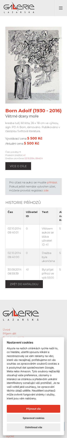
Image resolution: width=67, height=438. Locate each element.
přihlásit (52, 182)
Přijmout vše (33, 408)
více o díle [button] (18, 166)
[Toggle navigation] (60, 8)
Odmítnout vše (33, 427)
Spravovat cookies (33, 418)
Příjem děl (9, 333)
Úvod (6, 329)
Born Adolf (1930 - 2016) (33, 111)
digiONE (10, 436)
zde (46, 190)
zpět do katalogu (24, 284)
